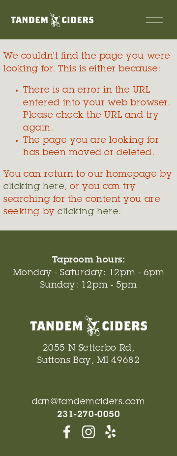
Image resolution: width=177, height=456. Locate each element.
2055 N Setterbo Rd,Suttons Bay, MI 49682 (88, 354)
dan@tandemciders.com (89, 402)
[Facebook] (67, 432)
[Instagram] (88, 432)
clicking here (33, 187)
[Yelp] (110, 432)
